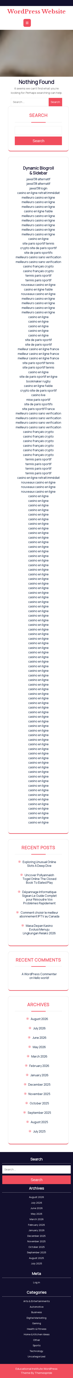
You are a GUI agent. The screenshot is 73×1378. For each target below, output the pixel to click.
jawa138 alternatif (38, 179)
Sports (36, 1345)
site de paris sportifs (38, 253)
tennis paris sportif (38, 275)
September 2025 (39, 1113)
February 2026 (39, 1066)
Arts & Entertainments (36, 1301)
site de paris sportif (38, 340)
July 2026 (39, 1028)
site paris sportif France (38, 409)
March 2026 (39, 1056)
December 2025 (39, 1084)
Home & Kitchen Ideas (36, 1334)
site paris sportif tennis (38, 243)
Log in (36, 1282)
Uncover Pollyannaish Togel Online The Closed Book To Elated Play (39, 879)
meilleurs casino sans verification (38, 257)
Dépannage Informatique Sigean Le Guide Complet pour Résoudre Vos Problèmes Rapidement (39, 897)
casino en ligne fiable (38, 211)
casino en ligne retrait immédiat (38, 193)
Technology (36, 1351)
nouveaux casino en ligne (38, 285)
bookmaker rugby (38, 381)
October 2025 (39, 1103)
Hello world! (41, 978)
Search (55, 102)
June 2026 (39, 1038)
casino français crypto (38, 266)
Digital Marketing (36, 1317)
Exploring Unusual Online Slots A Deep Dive (39, 864)
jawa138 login (38, 188)
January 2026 (39, 1075)
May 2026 (39, 1047)
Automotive (36, 1306)
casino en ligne (38, 239)
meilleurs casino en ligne (38, 197)
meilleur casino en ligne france (38, 349)
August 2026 (39, 1019)
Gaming (36, 1323)
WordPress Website (36, 11)
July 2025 (39, 1131)
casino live (38, 395)
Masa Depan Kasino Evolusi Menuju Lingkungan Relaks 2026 (39, 929)
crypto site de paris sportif (38, 248)
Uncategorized (36, 1356)
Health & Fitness (36, 1329)
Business (36, 1312)
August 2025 (39, 1122)
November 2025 (39, 1094)
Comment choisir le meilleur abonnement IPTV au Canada (39, 914)
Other (36, 1340)
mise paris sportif (38, 400)
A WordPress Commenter (39, 974)
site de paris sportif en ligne (38, 377)
